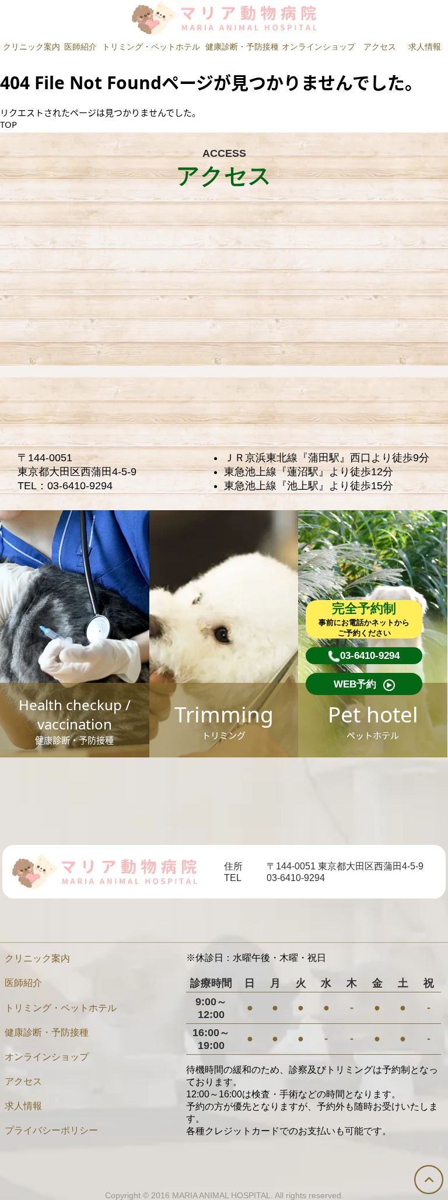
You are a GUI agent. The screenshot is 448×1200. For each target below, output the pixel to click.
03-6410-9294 (296, 878)
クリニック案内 (31, 46)
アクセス (379, 46)
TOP (8, 124)
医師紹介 (80, 46)
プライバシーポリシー (51, 1130)
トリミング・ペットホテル (151, 46)
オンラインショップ (318, 46)
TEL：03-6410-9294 (65, 486)
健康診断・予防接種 (242, 46)
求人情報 (424, 46)
